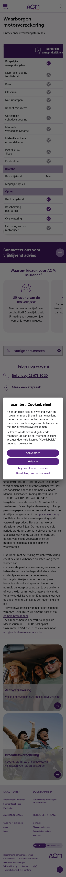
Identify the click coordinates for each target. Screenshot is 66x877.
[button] (33, 453)
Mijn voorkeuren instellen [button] (33, 468)
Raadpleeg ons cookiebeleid (33, 473)
